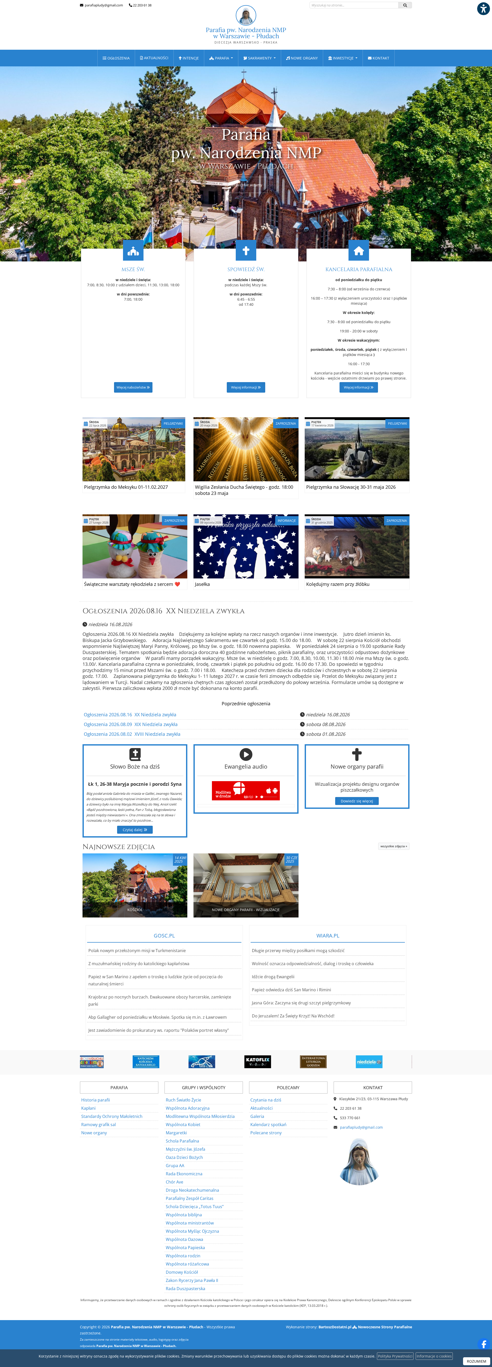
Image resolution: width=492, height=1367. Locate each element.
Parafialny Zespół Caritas (189, 1198)
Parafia (222, 58)
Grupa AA (175, 1165)
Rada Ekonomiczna (184, 1174)
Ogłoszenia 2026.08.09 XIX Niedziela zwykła (131, 724)
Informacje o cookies (434, 1356)
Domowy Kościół (182, 1272)
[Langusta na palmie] (162, 1061)
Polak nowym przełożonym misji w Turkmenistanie (137, 950)
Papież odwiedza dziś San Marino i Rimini (291, 990)
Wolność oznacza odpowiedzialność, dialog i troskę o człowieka (313, 963)
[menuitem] (116, 58)
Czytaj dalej (133, 829)
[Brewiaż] (274, 1061)
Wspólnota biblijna (184, 1215)
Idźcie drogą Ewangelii (273, 977)
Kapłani (88, 1108)
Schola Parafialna (182, 1141)
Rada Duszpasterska (185, 1288)
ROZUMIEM (476, 1361)
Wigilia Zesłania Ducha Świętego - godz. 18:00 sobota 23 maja (244, 490)
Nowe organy (304, 58)
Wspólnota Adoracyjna (188, 1108)
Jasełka (202, 584)
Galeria (257, 1116)
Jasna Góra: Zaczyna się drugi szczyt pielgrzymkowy (301, 1003)
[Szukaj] (405, 5)
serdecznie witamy (246, 184)
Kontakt (380, 58)
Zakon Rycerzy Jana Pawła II (192, 1280)
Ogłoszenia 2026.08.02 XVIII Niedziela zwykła (132, 734)
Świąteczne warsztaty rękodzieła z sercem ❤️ (132, 584)
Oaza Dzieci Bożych (184, 1157)
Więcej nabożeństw (132, 387)
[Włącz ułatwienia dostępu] (483, 9)
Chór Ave (174, 1182)
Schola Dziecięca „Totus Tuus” (195, 1206)
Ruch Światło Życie (183, 1100)
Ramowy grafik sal (98, 1124)
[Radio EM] (385, 1061)
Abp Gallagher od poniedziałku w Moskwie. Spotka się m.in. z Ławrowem (157, 1017)
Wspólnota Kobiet (183, 1124)
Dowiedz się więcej (357, 801)
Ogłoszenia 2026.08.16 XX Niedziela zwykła (164, 611)
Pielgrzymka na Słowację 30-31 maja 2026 (351, 487)
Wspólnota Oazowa (184, 1239)
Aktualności (155, 57)
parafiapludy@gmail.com (103, 5)
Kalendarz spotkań (268, 1124)
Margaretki (176, 1133)
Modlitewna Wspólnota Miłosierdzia (200, 1116)
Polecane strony (266, 1133)
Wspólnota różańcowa (187, 1264)
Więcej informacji (244, 387)
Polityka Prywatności (395, 1356)
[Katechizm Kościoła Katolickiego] (107, 1061)
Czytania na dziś (265, 1100)
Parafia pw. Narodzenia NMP (246, 35)
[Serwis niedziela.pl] (329, 1061)
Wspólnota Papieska (185, 1247)
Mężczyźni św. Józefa (185, 1149)
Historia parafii (95, 1100)
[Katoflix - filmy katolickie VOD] (218, 1061)
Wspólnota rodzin (183, 1256)
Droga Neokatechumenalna (192, 1190)
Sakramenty (260, 58)
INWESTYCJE (343, 58)
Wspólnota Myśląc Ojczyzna (192, 1231)
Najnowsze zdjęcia (119, 847)
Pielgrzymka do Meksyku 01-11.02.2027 (126, 487)
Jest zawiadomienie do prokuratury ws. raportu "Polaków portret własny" (158, 1030)
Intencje (190, 58)
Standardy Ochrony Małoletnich (111, 1116)
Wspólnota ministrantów (190, 1223)
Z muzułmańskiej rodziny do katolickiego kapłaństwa (138, 963)
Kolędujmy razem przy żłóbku (338, 584)
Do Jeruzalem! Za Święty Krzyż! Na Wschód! (293, 1016)
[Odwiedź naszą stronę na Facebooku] (483, 1344)
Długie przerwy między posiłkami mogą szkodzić (298, 950)
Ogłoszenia (118, 58)
